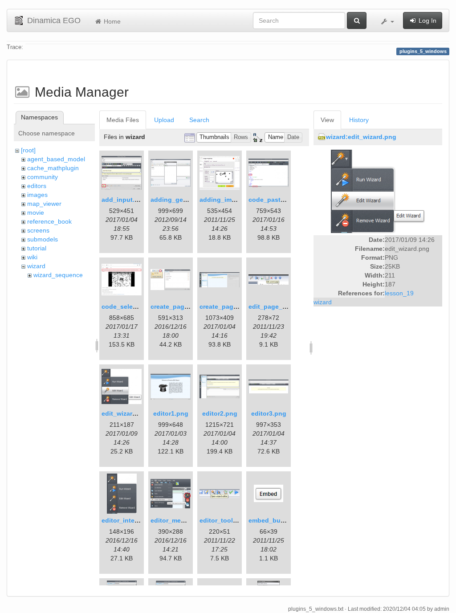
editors (36, 185)
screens (38, 230)
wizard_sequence (58, 274)
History (359, 119)
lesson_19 (399, 293)
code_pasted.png (275, 199)
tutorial (36, 248)
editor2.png (219, 413)
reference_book (49, 221)
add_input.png (124, 199)
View (327, 119)
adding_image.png (228, 199)
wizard (36, 266)
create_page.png (176, 306)
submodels (42, 239)
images (37, 194)
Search (199, 119)
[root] (28, 150)
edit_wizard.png (126, 413)
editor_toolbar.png (228, 520)
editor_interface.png (132, 520)
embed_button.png (277, 520)
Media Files (122, 119)
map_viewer (44, 203)
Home (111, 21)
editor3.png (268, 413)
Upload (164, 119)
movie (35, 212)
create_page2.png (227, 306)
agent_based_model (56, 159)
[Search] (356, 20)
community (42, 176)
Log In (426, 20)
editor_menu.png (177, 520)
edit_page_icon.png (278, 306)
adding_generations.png (188, 199)
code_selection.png (132, 306)
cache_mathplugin (53, 168)
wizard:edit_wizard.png (361, 136)
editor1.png (170, 413)
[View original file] (378, 191)
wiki (32, 257)
